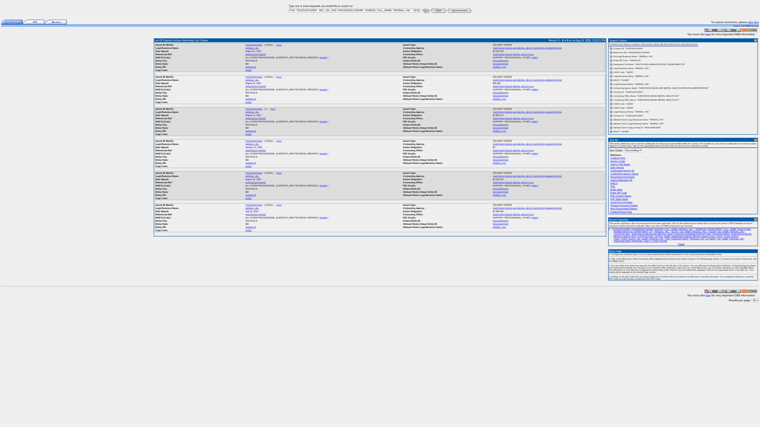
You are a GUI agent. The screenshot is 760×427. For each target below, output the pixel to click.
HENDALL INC (499, 67)
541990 (323, 58)
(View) (279, 45)
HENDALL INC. (252, 48)
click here (753, 22)
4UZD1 (248, 70)
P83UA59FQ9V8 (500, 61)
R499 (534, 58)
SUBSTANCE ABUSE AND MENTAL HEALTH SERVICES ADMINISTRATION (527, 48)
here (708, 34)
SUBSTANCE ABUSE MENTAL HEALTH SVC (513, 54)
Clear (681, 244)
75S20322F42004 (253, 45)
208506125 (250, 67)
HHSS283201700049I (255, 54)
